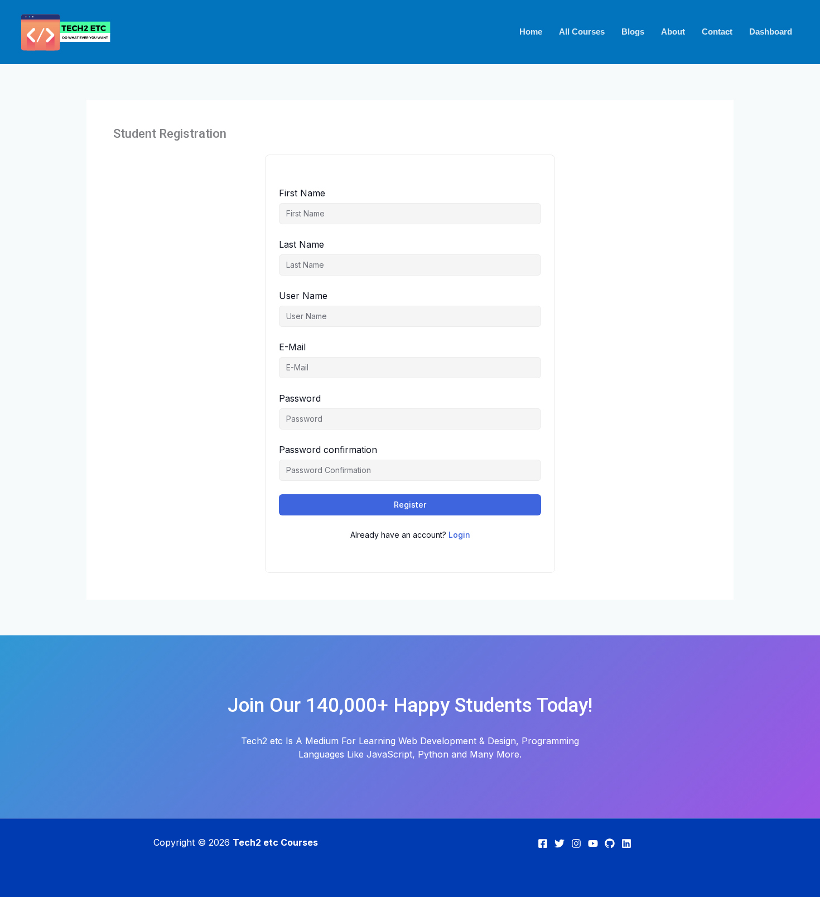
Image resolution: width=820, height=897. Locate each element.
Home (530, 31)
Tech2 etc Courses (275, 842)
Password (300, 398)
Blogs (632, 31)
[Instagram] (576, 843)
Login (459, 534)
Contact (717, 31)
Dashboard (770, 31)
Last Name (301, 244)
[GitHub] (610, 843)
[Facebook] (543, 843)
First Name (302, 193)
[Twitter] (559, 843)
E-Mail (292, 347)
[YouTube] (593, 843)
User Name (303, 295)
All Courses (582, 31)
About (673, 31)
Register (410, 504)
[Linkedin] (626, 843)
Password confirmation (328, 449)
